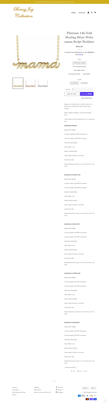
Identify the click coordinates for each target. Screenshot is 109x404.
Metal (79, 59)
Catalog (82, 12)
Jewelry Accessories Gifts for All (42, 392)
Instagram (60, 392)
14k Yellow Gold (79, 66)
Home (73, 12)
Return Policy (37, 390)
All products (15, 390)
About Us (14, 387)
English (85, 388)
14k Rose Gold (79, 70)
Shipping (36, 387)
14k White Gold (74, 74)
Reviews (14, 395)
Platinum (86, 74)
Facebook (60, 387)
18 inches (84, 83)
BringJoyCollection (92, 392)
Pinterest (60, 390)
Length (79, 79)
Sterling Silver (79, 63)
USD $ (92, 388)
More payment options (86, 98)
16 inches (74, 83)
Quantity (68, 89)
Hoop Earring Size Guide (18, 392)
